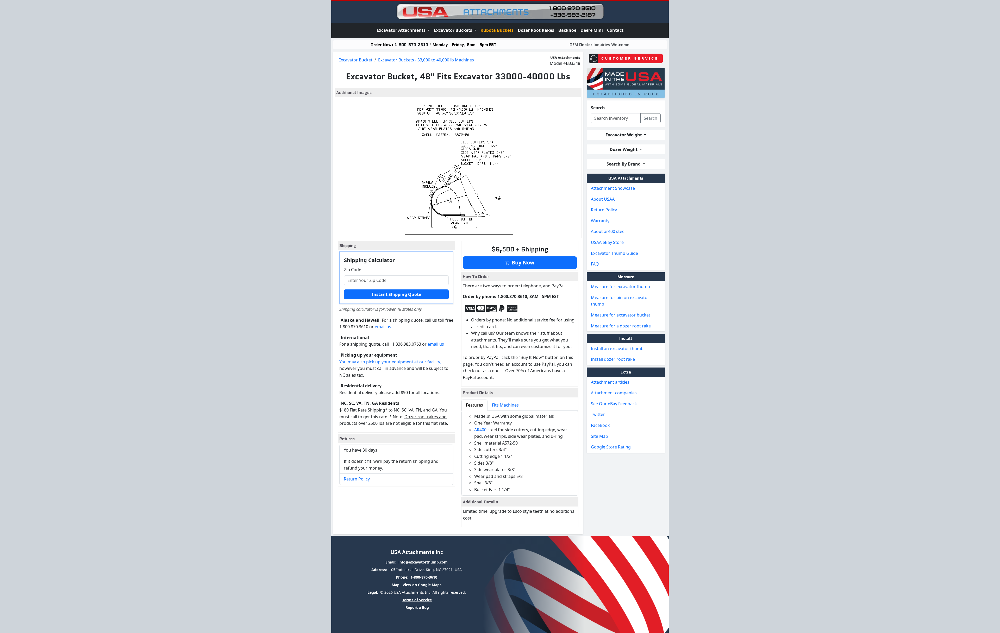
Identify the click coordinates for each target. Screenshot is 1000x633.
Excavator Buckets (453, 30)
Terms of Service (417, 599)
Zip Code (352, 270)
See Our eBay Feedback (614, 404)
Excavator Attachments (402, 30)
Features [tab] (474, 405)
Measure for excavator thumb (620, 286)
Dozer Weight (624, 149)
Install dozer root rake (613, 359)
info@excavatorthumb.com (423, 562)
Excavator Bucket (355, 60)
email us (383, 327)
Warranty (600, 221)
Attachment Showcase (613, 188)
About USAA (603, 199)
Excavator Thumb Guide (614, 253)
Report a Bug (417, 607)
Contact (615, 30)
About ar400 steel (608, 231)
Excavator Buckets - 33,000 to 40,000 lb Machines (426, 60)
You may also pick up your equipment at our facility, (390, 362)
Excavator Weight (624, 135)
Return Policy (357, 479)
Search (598, 108)
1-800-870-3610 (411, 45)
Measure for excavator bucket (620, 315)
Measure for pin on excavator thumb (620, 301)
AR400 (480, 430)
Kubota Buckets (497, 30)
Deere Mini (591, 30)
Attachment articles (610, 382)
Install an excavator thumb (617, 348)
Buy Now (522, 262)
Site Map (599, 436)
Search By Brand (624, 164)
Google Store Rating (611, 447)
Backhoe (567, 30)
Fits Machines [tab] (505, 405)
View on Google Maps (422, 584)
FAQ (595, 264)
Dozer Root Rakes (536, 30)
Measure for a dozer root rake (621, 326)
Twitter (598, 414)
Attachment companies (614, 393)
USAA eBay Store (607, 242)
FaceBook (600, 425)
